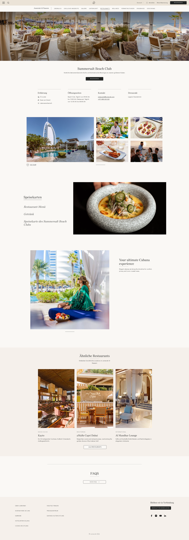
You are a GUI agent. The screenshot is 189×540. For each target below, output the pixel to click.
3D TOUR (33, 165)
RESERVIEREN (178, 3)
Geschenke (151, 9)
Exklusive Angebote (71, 9)
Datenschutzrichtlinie (55, 516)
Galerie (84, 9)
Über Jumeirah (20, 506)
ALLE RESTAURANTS (94, 447)
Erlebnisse (141, 9)
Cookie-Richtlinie (21, 526)
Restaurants (105, 9)
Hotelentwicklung (22, 521)
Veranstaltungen (127, 9)
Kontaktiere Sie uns (22, 511)
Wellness (115, 9)
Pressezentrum (52, 511)
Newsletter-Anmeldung (161, 508)
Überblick (58, 9)
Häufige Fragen (53, 506)
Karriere (18, 516)
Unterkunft (93, 9)
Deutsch (139, 3)
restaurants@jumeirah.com (106, 97)
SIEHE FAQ (93, 482)
